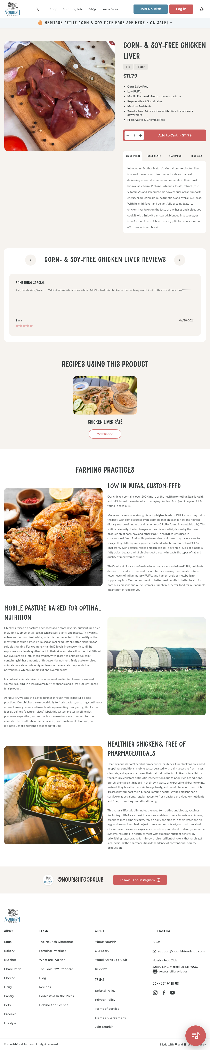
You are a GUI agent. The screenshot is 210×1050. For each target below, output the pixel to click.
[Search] (37, 9)
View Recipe (105, 434)
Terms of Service (107, 1009)
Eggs (7, 942)
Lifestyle (10, 1023)
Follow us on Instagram (137, 880)
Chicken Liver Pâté (105, 422)
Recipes (45, 987)
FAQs (156, 942)
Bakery (9, 951)
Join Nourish (150, 9)
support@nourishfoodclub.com (181, 951)
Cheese (9, 978)
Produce (10, 1014)
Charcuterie (13, 969)
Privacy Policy (105, 1000)
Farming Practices (52, 951)
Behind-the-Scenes (53, 1005)
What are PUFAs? (52, 960)
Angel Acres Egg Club (111, 960)
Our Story (102, 951)
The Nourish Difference (56, 942)
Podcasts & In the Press (56, 996)
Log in (181, 9)
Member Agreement (110, 1018)
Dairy (8, 987)
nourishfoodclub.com (20, 1044)
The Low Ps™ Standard (56, 969)
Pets (7, 1005)
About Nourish (105, 942)
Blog (42, 978)
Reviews (101, 969)
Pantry (9, 996)
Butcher (10, 960)
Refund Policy (105, 991)
